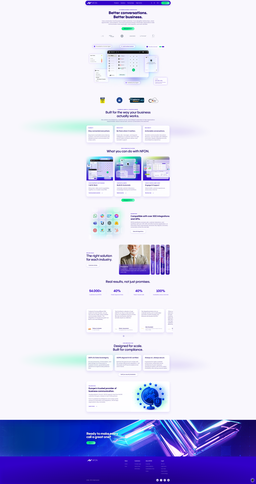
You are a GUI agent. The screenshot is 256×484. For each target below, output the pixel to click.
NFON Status (137, 468)
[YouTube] (168, 480)
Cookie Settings (164, 473)
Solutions (123, 3)
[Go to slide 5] (132, 336)
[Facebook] (161, 480)
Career (147, 471)
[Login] (154, 3)
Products (116, 3)
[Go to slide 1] (123, 336)
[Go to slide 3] (128, 336)
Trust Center (163, 468)
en (157, 3)
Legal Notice (163, 466)
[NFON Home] (92, 3)
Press (126, 466)
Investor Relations (149, 466)
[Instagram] (165, 480)
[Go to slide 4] (130, 336)
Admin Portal (137, 466)
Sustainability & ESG (150, 468)
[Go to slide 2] (126, 336)
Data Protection (164, 471)
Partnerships (130, 3)
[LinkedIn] (157, 480)
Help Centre (139, 3)
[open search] (151, 3)
